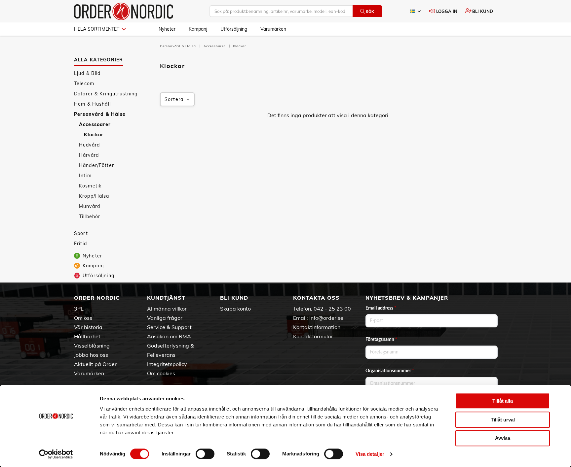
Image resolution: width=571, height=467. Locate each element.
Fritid (80, 244)
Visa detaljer (370, 454)
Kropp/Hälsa (94, 196)
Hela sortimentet (96, 29)
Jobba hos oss (91, 354)
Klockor (93, 135)
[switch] (205, 454)
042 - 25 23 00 (332, 308)
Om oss (83, 318)
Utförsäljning (233, 29)
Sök (370, 11)
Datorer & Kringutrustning (106, 94)
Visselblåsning (92, 345)
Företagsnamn (381, 339)
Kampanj (198, 29)
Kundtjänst (166, 297)
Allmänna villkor (167, 308)
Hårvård (89, 155)
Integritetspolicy (167, 364)
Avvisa (502, 438)
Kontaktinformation (316, 327)
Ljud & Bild (87, 73)
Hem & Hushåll (92, 104)
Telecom (84, 83)
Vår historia (88, 327)
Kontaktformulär (313, 336)
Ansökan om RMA (169, 336)
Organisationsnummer (389, 371)
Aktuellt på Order (95, 364)
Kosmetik (90, 186)
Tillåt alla (502, 401)
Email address (380, 308)
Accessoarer (95, 124)
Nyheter (167, 29)
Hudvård (89, 145)
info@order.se (326, 318)
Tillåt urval (503, 419)
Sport (81, 233)
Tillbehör (89, 216)
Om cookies (161, 373)
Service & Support (169, 327)
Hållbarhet (87, 336)
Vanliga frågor (164, 318)
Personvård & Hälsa (100, 114)
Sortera (174, 99)
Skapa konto (235, 308)
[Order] (123, 11)
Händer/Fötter (96, 165)
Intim (85, 176)
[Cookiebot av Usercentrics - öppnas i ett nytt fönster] (56, 454)
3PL (79, 308)
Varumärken (273, 29)
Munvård (89, 206)
